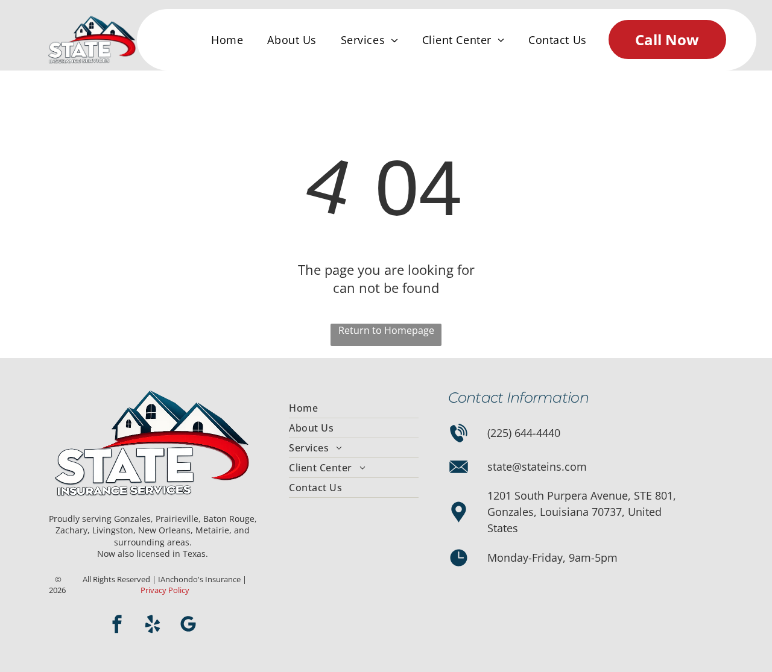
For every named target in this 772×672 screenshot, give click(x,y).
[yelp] (152, 625)
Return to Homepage (386, 330)
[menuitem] (227, 40)
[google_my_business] (188, 625)
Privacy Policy (165, 590)
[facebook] (117, 625)
